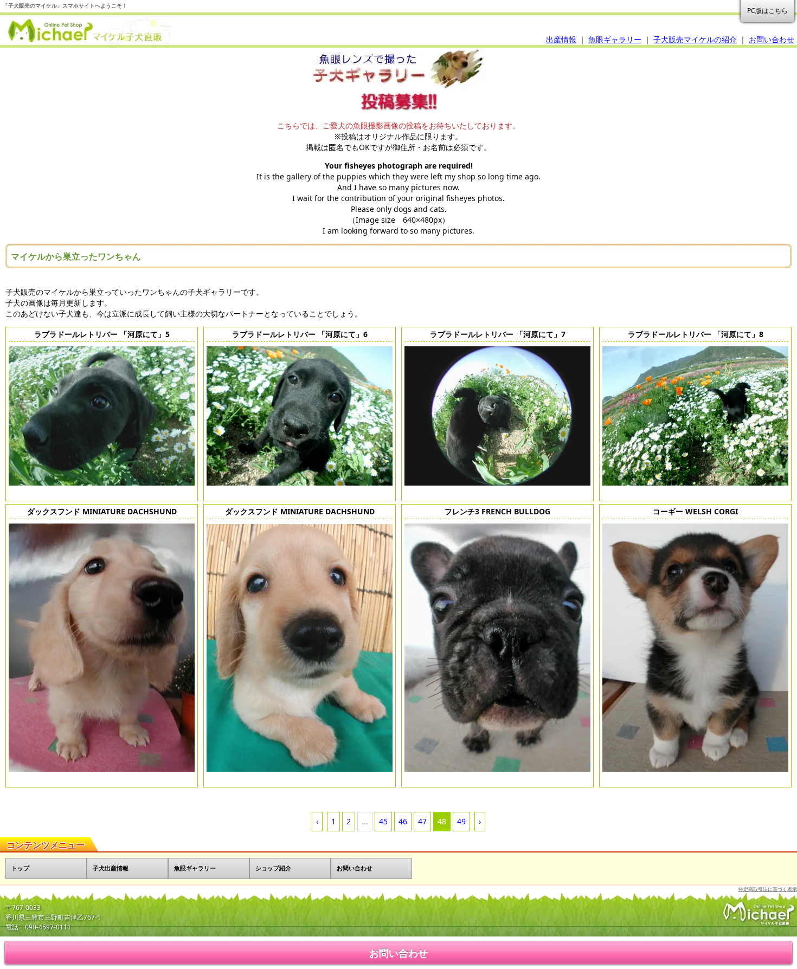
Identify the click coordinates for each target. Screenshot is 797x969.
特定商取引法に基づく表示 (767, 889)
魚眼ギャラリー (614, 39)
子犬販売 (87, 30)
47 (422, 821)
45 (383, 821)
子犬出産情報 (110, 868)
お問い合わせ (771, 39)
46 (402, 821)
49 (461, 821)
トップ (20, 868)
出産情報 (561, 39)
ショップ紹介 (273, 868)
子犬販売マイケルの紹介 (695, 39)
